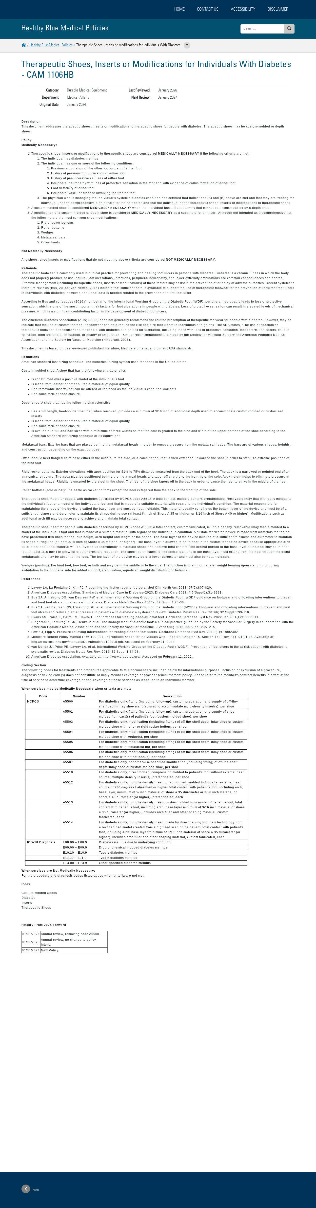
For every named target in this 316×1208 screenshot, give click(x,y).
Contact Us (207, 9)
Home (179, 9)
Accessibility (243, 9)
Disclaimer (278, 9)
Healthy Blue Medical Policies (51, 45)
